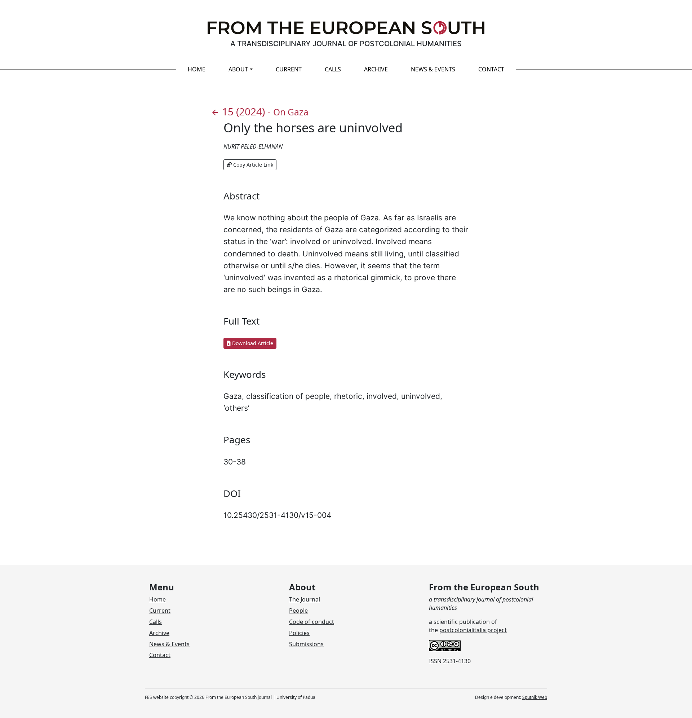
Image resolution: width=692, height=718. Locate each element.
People (298, 611)
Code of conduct (311, 622)
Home (196, 69)
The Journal (304, 599)
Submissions (306, 644)
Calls (333, 69)
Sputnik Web (534, 697)
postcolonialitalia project (473, 630)
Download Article (252, 343)
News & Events (433, 69)
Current (289, 69)
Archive (376, 69)
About (238, 69)
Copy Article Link (252, 164)
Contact (491, 69)
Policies (299, 633)
